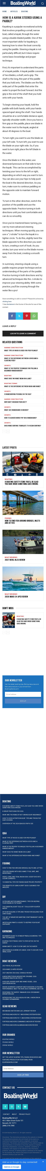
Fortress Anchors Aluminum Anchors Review (20, 1025)
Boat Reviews (11, 557)
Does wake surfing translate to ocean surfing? (22, 425)
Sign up (23, 701)
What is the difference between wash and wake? (22, 386)
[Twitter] (19, 316)
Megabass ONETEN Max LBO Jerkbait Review (19, 1011)
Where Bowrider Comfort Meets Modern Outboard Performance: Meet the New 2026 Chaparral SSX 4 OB (22, 988)
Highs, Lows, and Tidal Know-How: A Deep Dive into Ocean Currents (21, 877)
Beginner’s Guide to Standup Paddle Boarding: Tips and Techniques (21, 936)
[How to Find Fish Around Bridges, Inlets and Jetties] (23, 503)
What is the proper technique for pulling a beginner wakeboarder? (21, 369)
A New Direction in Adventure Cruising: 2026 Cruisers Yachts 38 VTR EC (19, 977)
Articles (14, 11)
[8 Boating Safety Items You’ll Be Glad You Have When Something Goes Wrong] (23, 464)
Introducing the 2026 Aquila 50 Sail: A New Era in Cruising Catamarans (21, 998)
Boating (24, 11)
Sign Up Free (23, 1075)
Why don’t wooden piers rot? (15, 402)
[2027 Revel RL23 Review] (23, 542)
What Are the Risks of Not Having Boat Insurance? (21, 815)
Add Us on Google (11, 1167)
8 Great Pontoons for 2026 (12, 811)
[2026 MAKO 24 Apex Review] (23, 579)
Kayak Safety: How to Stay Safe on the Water (19, 946)
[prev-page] (4, 431)
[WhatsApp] (34, 316)
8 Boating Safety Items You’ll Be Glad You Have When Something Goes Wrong (21, 482)
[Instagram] (11, 1106)
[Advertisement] (23, 655)
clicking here (6, 301)
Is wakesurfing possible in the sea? (17, 394)
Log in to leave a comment (23, 333)
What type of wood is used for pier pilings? (21, 350)
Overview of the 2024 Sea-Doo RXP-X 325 (17, 823)
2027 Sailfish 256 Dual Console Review (17, 973)
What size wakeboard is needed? (16, 410)
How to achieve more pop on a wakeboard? (20, 417)
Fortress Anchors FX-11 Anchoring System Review (21, 1018)
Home (4, 11)
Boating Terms (10, 383)
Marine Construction (13, 347)
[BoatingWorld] (23, 3)
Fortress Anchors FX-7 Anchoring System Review (21, 1014)
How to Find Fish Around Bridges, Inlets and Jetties (22, 521)
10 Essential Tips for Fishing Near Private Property (22, 882)
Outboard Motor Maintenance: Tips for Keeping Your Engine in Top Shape (20, 902)
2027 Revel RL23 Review (15, 559)
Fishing (8, 518)
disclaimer (10, 304)
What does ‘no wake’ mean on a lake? (17, 378)
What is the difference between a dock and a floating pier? (21, 359)
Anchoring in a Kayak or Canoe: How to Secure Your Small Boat (22, 951)
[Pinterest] (26, 316)
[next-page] (7, 431)
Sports (7, 365)
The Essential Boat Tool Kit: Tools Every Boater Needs (21, 907)
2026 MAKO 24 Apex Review (16, 596)
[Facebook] (12, 316)
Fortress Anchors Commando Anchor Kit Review (21, 1021)
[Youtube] (25, 1106)
